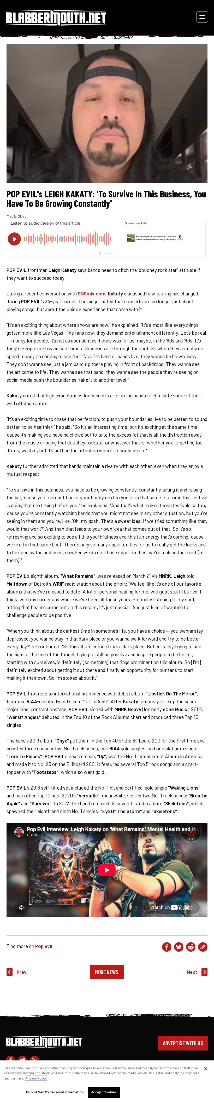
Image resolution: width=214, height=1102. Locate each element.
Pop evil (43, 946)
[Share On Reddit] (190, 947)
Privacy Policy (35, 1078)
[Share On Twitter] (178, 947)
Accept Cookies (104, 1092)
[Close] (205, 1069)
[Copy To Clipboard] (202, 947)
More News (106, 971)
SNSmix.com (91, 293)
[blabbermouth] (56, 24)
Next (192, 972)
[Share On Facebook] (166, 947)
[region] (107, 1081)
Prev (22, 972)
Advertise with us (183, 1043)
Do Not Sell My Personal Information (55, 1092)
